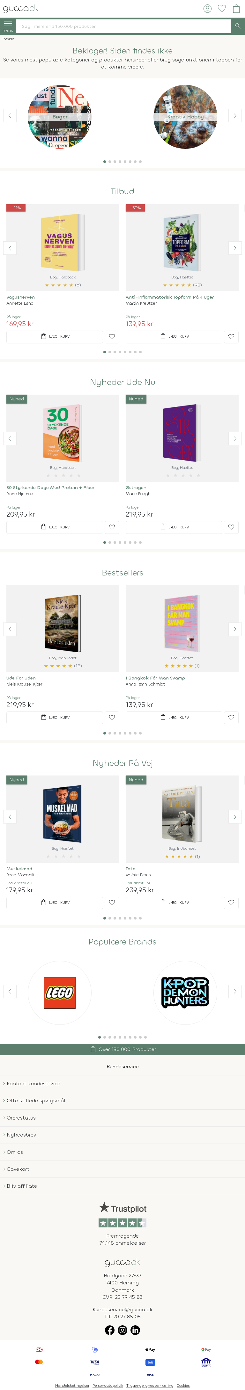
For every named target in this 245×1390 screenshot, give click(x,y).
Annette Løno (19, 303)
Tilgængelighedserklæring (150, 1385)
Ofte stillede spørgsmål (36, 1100)
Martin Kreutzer (141, 303)
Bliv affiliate (22, 1186)
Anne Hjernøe (19, 493)
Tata (131, 869)
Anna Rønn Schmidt (145, 684)
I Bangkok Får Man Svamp (155, 678)
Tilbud (122, 191)
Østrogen (136, 487)
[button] (104, 161)
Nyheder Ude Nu (122, 382)
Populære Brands (122, 941)
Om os (15, 1152)
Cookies (183, 1385)
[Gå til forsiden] (122, 1262)
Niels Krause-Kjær (24, 684)
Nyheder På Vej (123, 763)
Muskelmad (19, 869)
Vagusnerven (20, 297)
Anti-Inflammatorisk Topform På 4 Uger (170, 297)
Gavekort (18, 1169)
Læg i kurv (55, 336)
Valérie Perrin (138, 875)
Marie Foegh (138, 493)
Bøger (59, 116)
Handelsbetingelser (72, 1385)
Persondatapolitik (108, 1385)
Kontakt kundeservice (33, 1083)
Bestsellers (123, 572)
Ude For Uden (21, 678)
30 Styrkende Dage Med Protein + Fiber (50, 487)
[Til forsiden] (20, 8)
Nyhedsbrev (21, 1134)
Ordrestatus (21, 1117)
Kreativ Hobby (185, 116)
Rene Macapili (20, 875)
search (238, 26)
